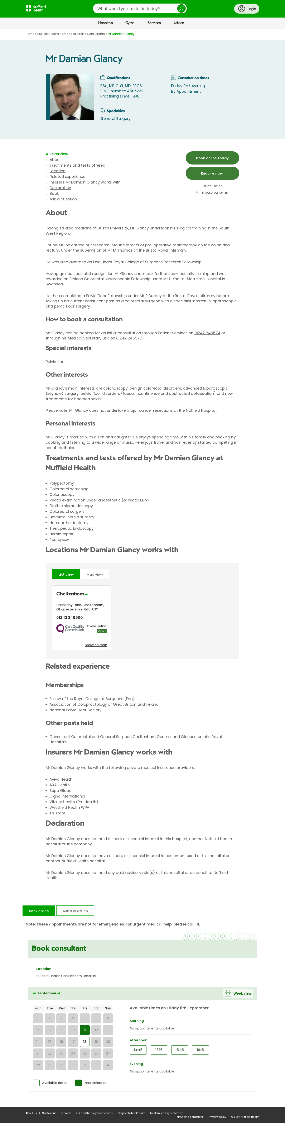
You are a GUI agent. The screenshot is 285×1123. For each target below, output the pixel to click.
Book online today (212, 158)
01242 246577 (129, 338)
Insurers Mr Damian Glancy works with (85, 182)
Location (58, 170)
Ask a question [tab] (75, 911)
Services (154, 23)
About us (31, 1113)
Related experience (67, 176)
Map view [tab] (95, 574)
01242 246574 (207, 333)
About (55, 159)
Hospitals (105, 23)
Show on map (96, 645)
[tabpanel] (142, 618)
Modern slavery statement (166, 1113)
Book (54, 193)
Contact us (49, 1113)
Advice (178, 23)
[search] (140, 8)
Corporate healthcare (131, 1113)
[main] (142, 568)
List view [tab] (66, 574)
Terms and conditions (189, 1117)
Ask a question (63, 199)
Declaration (60, 187)
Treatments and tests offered (77, 165)
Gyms (129, 23)
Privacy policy (217, 1117)
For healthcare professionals (94, 1113)
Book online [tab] (39, 911)
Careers (66, 1113)
